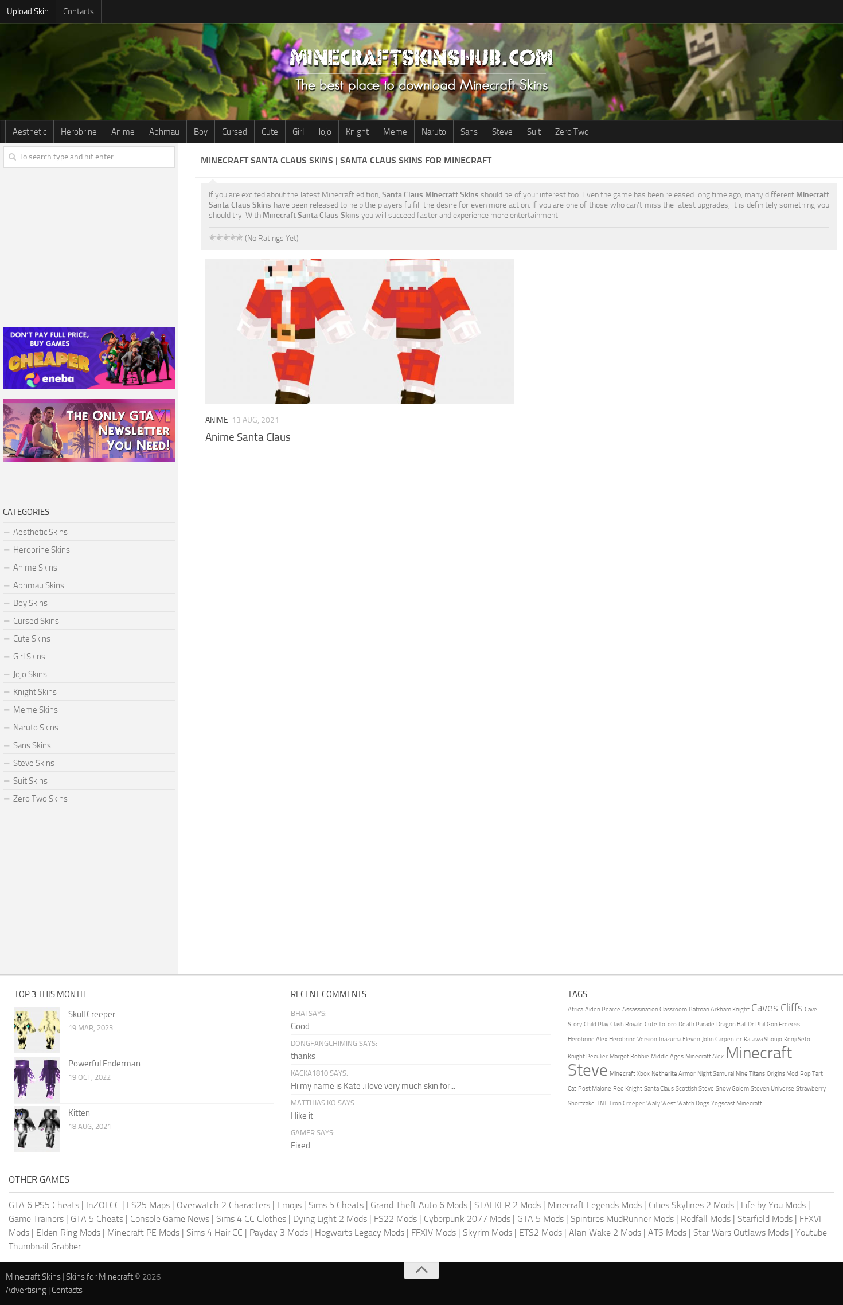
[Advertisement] (519, 527)
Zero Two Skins (40, 799)
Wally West (661, 1103)
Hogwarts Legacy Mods (359, 1232)
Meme (395, 132)
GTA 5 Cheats (97, 1218)
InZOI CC (103, 1204)
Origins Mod (782, 1073)
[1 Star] (212, 237)
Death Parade (696, 1024)
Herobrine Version (633, 1039)
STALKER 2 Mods (507, 1204)
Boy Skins (30, 603)
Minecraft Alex (704, 1056)
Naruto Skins (35, 727)
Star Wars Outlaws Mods (741, 1232)
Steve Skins (33, 763)
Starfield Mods (765, 1218)
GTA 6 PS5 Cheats (44, 1204)
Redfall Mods (706, 1218)
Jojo (324, 132)
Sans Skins (32, 745)
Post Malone (594, 1088)
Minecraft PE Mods (143, 1232)
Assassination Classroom (654, 1009)
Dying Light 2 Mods (330, 1218)
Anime (123, 132)
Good (300, 1026)
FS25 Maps (148, 1204)
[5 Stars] (239, 237)
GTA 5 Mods (540, 1218)
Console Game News (169, 1218)
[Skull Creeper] (37, 1030)
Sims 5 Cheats (336, 1204)
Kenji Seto (797, 1039)
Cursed (234, 132)
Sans (469, 132)
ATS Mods (667, 1232)
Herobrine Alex (587, 1039)
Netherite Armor (673, 1073)
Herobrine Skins (41, 550)
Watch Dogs (693, 1103)
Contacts (78, 11)
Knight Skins (35, 692)
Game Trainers (36, 1218)
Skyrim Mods (487, 1232)
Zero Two (572, 132)
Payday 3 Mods (278, 1232)
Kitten (79, 1113)
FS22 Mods (395, 1218)
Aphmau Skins (38, 585)
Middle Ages (667, 1056)
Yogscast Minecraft (736, 1103)
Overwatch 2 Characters (223, 1204)
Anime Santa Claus (248, 437)
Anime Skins (35, 567)
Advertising (26, 1290)
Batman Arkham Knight (719, 1009)
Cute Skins (31, 639)
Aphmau (164, 132)
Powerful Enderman (104, 1063)
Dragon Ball (731, 1024)
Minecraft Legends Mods (595, 1204)
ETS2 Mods (540, 1232)
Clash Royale (626, 1024)
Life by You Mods (773, 1204)
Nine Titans (750, 1073)
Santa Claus (659, 1088)
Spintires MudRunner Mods (622, 1218)
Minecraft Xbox (630, 1073)
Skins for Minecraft (99, 1277)
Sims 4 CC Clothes (251, 1218)
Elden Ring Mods (68, 1232)
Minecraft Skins (33, 1277)
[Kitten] (37, 1129)
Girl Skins (29, 656)
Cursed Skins (36, 621)
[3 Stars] (226, 237)
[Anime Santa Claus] (359, 331)
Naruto (434, 132)
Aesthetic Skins (40, 532)
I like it (302, 1116)
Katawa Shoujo (763, 1039)
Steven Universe (772, 1088)
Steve (502, 132)
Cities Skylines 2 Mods (691, 1204)
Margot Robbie (629, 1056)
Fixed (300, 1145)
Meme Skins (35, 710)
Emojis (289, 1204)
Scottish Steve (695, 1088)
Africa (575, 1009)
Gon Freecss (783, 1024)
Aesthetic (29, 132)
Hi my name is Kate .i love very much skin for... (373, 1086)
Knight (357, 132)
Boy (201, 132)
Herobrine (79, 132)
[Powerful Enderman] (37, 1080)
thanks (303, 1056)
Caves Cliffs (777, 1007)
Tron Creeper (627, 1103)
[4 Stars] (232, 237)
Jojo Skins (30, 674)
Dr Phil (756, 1024)
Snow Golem (732, 1088)
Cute (270, 132)
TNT (601, 1103)
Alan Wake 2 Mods (605, 1232)
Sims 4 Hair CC (214, 1232)
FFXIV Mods (433, 1232)
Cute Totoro (661, 1024)
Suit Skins (30, 781)
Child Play (596, 1024)
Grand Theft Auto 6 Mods (418, 1204)
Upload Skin (28, 11)
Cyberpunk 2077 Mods (467, 1218)
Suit (534, 132)
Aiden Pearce (602, 1009)
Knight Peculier (588, 1056)
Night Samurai (715, 1073)
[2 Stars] (219, 237)
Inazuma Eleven (679, 1039)
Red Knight (627, 1088)
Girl (298, 132)
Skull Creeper (91, 1014)
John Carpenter (722, 1039)
